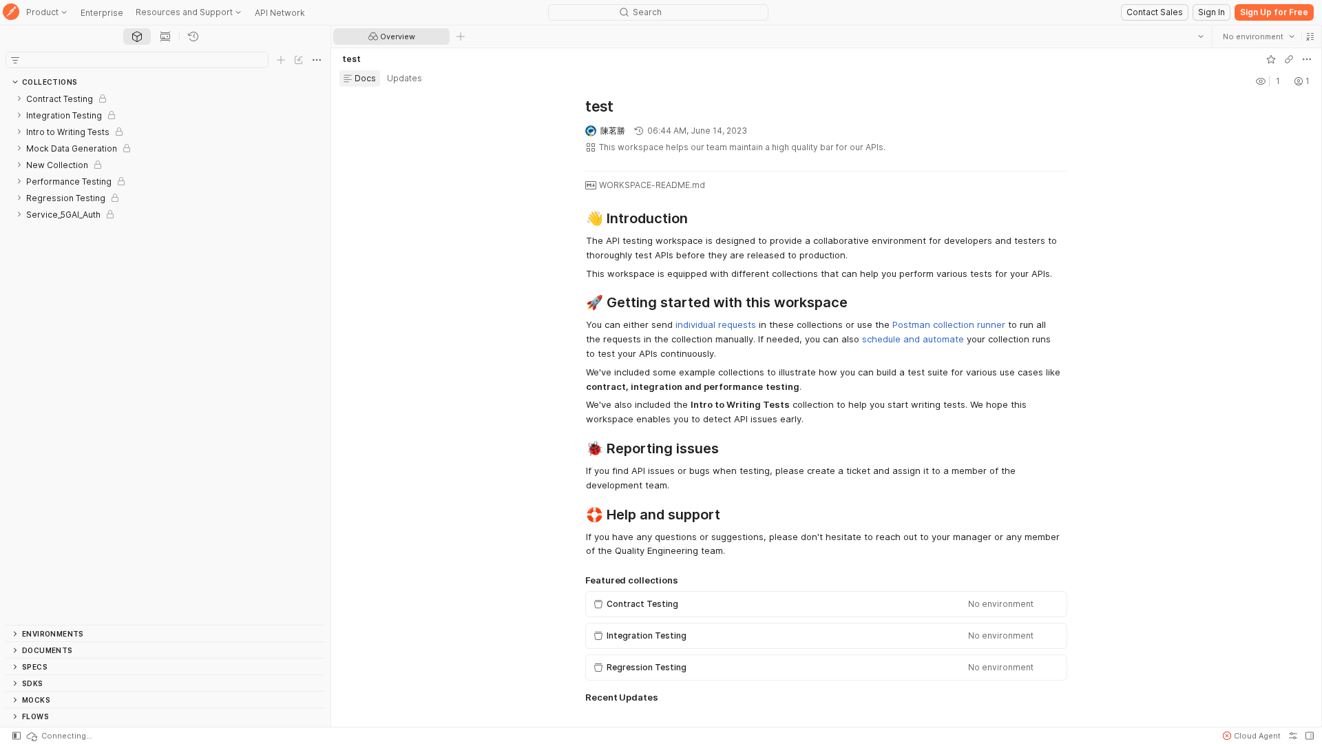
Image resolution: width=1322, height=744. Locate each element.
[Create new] (281, 60)
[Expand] (19, 98)
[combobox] (1258, 36)
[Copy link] (1288, 59)
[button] (1309, 36)
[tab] (137, 36)
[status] (58, 736)
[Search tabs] (1200, 36)
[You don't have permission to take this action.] (460, 36)
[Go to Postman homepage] (11, 12)
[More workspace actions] (1306, 59)
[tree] (165, 357)
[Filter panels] (15, 60)
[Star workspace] (1270, 59)
